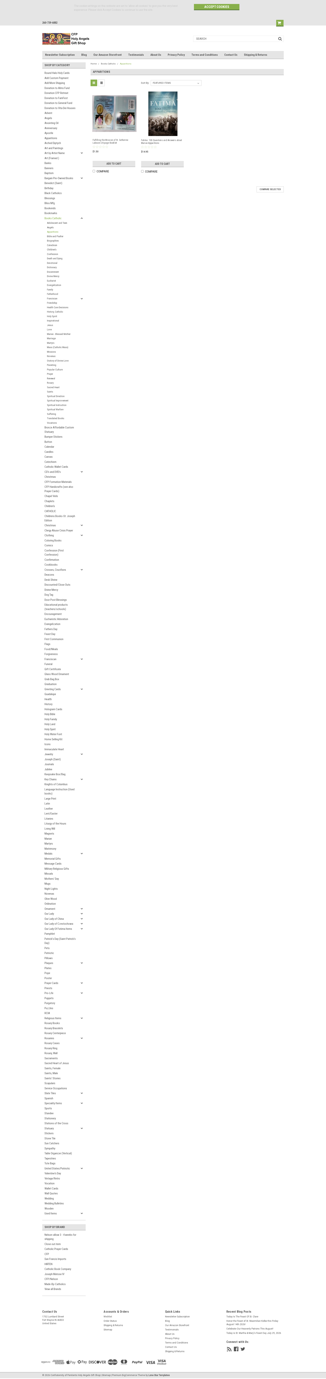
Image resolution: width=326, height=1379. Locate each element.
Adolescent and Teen (57, 222)
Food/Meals (51, 649)
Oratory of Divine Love (57, 360)
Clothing (49, 535)
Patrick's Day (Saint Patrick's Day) (60, 941)
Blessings (50, 198)
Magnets (49, 833)
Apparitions (51, 138)
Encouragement (53, 614)
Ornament (50, 909)
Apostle (49, 133)
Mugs (48, 883)
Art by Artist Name (55, 153)
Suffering (51, 414)
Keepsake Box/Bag (55, 774)
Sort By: (145, 82)
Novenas (51, 356)
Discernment (53, 271)
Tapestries (50, 1158)
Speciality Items (53, 1103)
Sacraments (51, 1058)
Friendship (52, 302)
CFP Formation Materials (58, 482)
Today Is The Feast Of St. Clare (242, 1316)
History (48, 704)
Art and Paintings (54, 148)
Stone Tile (50, 1138)
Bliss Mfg (50, 203)
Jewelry (49, 754)
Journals (49, 764)
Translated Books (55, 418)
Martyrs (50, 342)
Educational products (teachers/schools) (56, 607)
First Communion (54, 639)
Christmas (50, 477)
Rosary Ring (51, 1048)
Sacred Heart (53, 387)
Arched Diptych (53, 143)
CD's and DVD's (53, 472)
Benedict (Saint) (53, 183)
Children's (51, 249)
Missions (51, 351)
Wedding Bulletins (54, 1203)
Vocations (52, 422)
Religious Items (53, 1018)
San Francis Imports (55, 1259)
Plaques (49, 963)
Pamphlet (50, 933)
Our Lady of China (54, 919)
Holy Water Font (53, 734)
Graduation (51, 684)
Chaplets (49, 501)
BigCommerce (129, 1375)
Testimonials (136, 55)
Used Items (51, 1213)
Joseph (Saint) (53, 759)
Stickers (49, 1133)
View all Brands (53, 1289)
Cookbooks (51, 564)
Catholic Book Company (58, 1269)
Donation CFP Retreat (56, 93)
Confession (52, 254)
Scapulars (50, 1083)
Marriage (51, 338)
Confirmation (52, 559)
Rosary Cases (52, 1043)
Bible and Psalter (55, 236)
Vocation (50, 1183)
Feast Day (50, 634)
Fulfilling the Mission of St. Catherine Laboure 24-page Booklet (110, 141)
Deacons (49, 574)
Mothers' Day (52, 878)
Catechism (52, 245)
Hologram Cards (53, 709)
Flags (47, 644)
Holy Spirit (52, 316)
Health (48, 699)
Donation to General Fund (58, 103)
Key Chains (51, 779)
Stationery (50, 1118)
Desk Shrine (51, 579)
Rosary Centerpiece (55, 1033)
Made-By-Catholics (55, 1284)
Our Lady (49, 913)
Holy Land (50, 724)
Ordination (50, 903)
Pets (47, 948)
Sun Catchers (52, 1143)
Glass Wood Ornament (57, 674)
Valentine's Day (53, 1173)
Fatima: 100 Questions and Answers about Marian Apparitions (161, 141)
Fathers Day (51, 629)
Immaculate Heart (54, 749)
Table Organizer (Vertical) (58, 1153)
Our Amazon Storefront (107, 55)
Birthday (49, 188)
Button (48, 442)
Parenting (51, 365)
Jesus (50, 325)
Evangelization (54, 285)
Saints (50, 391)
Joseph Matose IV (54, 1274)
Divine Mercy (53, 276)
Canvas (49, 456)
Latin (47, 803)
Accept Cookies (216, 7)
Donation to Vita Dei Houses (60, 108)
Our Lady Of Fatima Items (58, 929)
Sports (48, 1108)
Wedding (49, 1198)
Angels (48, 118)
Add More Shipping (55, 83)
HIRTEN (48, 1264)
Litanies (49, 818)
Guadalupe (50, 694)
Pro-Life (49, 993)
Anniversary (51, 128)
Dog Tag (49, 594)
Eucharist (51, 280)
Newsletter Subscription (60, 55)
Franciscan (52, 298)
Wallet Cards (51, 1188)
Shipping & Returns (255, 55)
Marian (48, 838)
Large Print (50, 798)
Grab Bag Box (52, 679)
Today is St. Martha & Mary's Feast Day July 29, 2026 (253, 1333)
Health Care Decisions (57, 307)
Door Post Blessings (56, 600)
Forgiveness (51, 654)
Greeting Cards (53, 689)
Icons (48, 744)
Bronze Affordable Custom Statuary (59, 430)
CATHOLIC (50, 511)
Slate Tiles (50, 1093)
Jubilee (48, 769)
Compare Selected (270, 189)
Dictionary (52, 267)
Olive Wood (51, 898)
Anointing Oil (51, 123)
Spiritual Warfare (55, 409)
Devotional (52, 263)
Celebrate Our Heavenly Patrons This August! (249, 1328)
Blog (84, 55)
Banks (48, 163)
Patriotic (49, 953)
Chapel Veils (51, 496)
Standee (49, 1113)
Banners (49, 168)
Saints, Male (51, 1073)
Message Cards (53, 863)
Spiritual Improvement (57, 400)
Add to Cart (113, 163)
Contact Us (230, 55)
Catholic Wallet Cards (56, 466)
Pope (47, 973)
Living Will (50, 828)
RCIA (47, 1013)
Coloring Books (53, 540)
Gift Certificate (53, 669)
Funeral (48, 664)
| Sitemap (105, 1375)
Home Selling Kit (53, 739)
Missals (49, 873)
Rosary (50, 382)
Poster (48, 978)
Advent (48, 113)
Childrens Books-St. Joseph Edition (60, 518)
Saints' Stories (53, 1078)
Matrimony (50, 848)
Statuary (49, 1128)
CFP (47, 1254)
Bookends (50, 208)
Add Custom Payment (56, 78)
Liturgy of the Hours (55, 823)
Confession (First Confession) (54, 553)
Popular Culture (55, 369)
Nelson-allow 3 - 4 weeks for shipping (60, 1237)
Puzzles (49, 1008)
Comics (49, 545)
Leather (49, 808)
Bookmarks (51, 213)
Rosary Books (52, 1023)
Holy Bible (50, 714)
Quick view (114, 132)
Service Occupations (56, 1088)
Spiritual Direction (56, 396)
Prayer (50, 373)
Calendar (49, 446)
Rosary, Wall (51, 1053)
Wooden (49, 1208)
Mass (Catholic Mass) (57, 347)
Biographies (53, 240)
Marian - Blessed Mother (59, 334)
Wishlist (108, 1316)
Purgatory (50, 1003)
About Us (155, 55)
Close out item (53, 1244)
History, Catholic (55, 311)
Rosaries (49, 1038)
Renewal (51, 378)
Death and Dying (54, 258)
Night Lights (51, 888)
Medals (48, 853)
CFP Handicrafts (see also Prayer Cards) (59, 489)
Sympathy (50, 1148)
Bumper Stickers (53, 436)
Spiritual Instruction (56, 405)
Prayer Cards (51, 983)
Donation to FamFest (56, 98)
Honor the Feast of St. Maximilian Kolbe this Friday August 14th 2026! (252, 1323)
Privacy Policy (176, 55)
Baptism (49, 173)
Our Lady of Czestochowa (59, 923)
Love (49, 329)
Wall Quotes (51, 1193)
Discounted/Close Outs (57, 584)
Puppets (49, 998)
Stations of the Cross (56, 1123)
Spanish (49, 1098)
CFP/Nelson (51, 1279)
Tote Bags (50, 1163)
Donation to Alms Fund (57, 88)
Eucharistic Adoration (56, 619)
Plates (48, 968)
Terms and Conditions (204, 55)
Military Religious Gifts (57, 868)
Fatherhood (52, 294)
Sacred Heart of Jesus (57, 1063)
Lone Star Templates (159, 1375)
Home (94, 64)
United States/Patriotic (57, 1168)
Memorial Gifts (53, 858)
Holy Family (51, 719)
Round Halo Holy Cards (57, 73)
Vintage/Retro (52, 1178)
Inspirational (53, 320)
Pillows (49, 958)
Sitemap (108, 1329)
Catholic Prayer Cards (56, 1249)
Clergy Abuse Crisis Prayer (59, 530)
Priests (48, 988)
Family (50, 289)
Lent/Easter (51, 813)
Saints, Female (53, 1068)
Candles (49, 452)
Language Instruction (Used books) (60, 791)
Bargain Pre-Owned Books (59, 178)
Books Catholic (53, 218)
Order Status (110, 1321)
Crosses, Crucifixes (55, 569)
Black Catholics (53, 193)
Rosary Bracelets (54, 1028)
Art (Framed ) (52, 158)
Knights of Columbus (56, 784)
